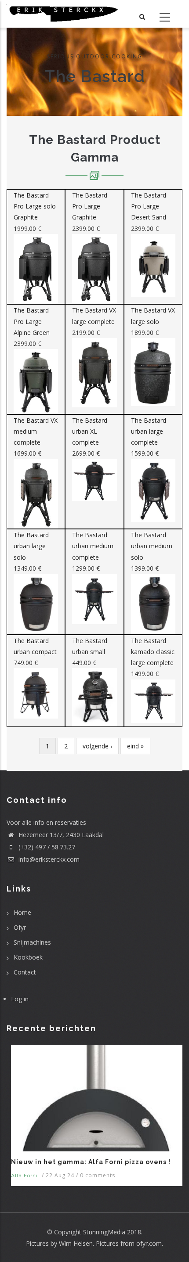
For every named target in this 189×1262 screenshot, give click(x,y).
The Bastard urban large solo (31, 546)
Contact (25, 972)
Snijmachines (32, 942)
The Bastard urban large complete (148, 431)
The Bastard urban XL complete (89, 431)
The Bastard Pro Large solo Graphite (35, 206)
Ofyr (20, 927)
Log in (20, 999)
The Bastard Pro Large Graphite (89, 206)
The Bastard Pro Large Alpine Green (32, 321)
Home (22, 912)
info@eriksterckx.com (48, 859)
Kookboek (28, 957)
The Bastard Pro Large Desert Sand (148, 206)
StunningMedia (104, 1232)
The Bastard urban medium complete (92, 546)
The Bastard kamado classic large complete (152, 651)
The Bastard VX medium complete (36, 431)
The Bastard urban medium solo (151, 546)
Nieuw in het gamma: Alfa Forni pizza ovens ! (91, 1161)
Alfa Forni (24, 1175)
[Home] (63, 14)
